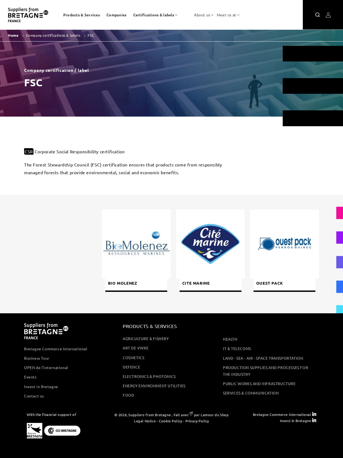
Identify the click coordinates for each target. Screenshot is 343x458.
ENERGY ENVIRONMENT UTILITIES (154, 385)
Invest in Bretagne (41, 386)
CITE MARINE (196, 283)
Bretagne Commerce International (55, 348)
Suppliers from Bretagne (149, 414)
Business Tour (36, 358)
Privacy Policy (197, 421)
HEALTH (230, 339)
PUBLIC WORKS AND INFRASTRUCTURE (259, 383)
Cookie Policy (170, 421)
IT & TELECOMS (237, 348)
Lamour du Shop (215, 414)
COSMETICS (133, 357)
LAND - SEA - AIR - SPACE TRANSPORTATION (263, 358)
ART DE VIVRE (135, 347)
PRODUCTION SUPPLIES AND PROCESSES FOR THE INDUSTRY (265, 371)
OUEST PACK (269, 283)
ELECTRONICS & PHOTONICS (149, 376)
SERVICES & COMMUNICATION (251, 392)
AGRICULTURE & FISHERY (146, 338)
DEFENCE (131, 366)
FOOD (128, 395)
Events (30, 376)
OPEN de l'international (46, 367)
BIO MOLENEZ (122, 283)
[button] (153, 14)
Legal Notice (145, 421)
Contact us (34, 395)
